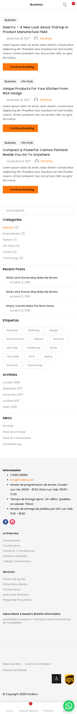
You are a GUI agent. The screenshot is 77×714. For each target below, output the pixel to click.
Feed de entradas (14, 432)
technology (35, 365)
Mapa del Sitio (12, 664)
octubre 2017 (11, 401)
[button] (71, 4)
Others (7, 252)
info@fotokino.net (22, 480)
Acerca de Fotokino (38, 664)
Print (32, 356)
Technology (10, 258)
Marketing (33, 348)
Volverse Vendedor (15, 556)
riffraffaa (46, 38)
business (12, 330)
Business (10, 20)
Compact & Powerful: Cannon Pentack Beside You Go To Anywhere (35, 152)
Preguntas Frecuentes (17, 600)
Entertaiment (11, 233)
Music (53, 348)
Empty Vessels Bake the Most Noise (30, 306)
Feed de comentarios (17, 438)
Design (53, 330)
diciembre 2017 (12, 388)
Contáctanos (11, 546)
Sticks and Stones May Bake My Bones (32, 278)
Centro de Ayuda (14, 579)
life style (12, 348)
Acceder (8, 426)
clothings (34, 330)
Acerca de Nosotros (16, 594)
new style (13, 356)
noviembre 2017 (13, 394)
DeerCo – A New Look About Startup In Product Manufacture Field (35, 29)
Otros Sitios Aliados (15, 584)
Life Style (27, 81)
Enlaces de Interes (15, 670)
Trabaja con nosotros (17, 561)
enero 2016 (10, 407)
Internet (58, 339)
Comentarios (11, 540)
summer (12, 365)
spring (48, 356)
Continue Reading (22, 67)
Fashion (8, 240)
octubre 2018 (11, 382)
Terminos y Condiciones (19, 551)
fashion (39, 339)
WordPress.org (12, 444)
